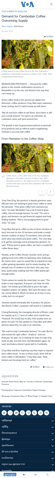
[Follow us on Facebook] (4, 412)
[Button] (48, 36)
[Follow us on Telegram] (28, 412)
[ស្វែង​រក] (47, 474)
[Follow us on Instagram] (22, 412)
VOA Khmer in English (14, 11)
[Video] (24, 474)
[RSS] (34, 412)
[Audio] (36, 474)
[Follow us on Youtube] (16, 412)
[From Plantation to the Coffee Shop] (27, 157)
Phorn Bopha (7, 26)
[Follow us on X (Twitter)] (10, 412)
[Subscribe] (46, 412)
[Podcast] (40, 412)
